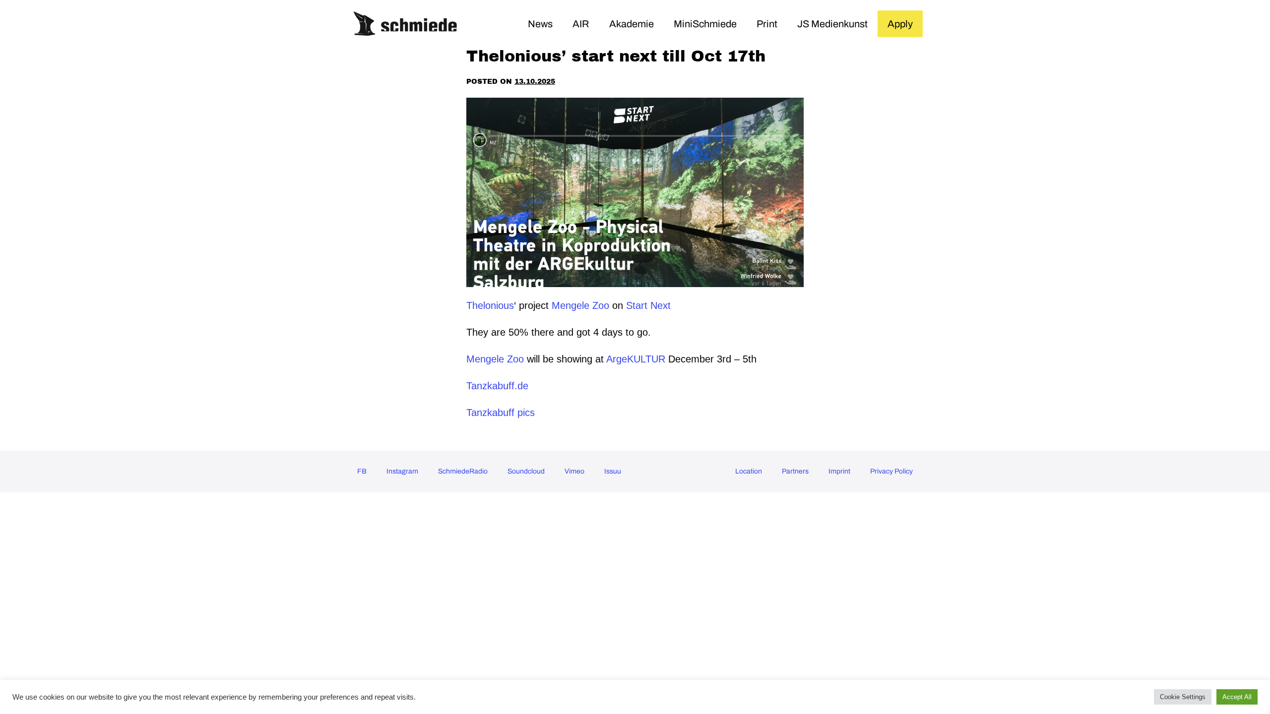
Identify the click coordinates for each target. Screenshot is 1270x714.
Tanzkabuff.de (497, 385)
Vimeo (574, 471)
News (540, 23)
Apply (900, 23)
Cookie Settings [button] (1183, 697)
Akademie (631, 23)
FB (362, 471)
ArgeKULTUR (635, 359)
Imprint (839, 471)
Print (767, 23)
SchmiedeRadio (463, 471)
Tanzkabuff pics (500, 412)
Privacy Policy (891, 471)
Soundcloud (526, 471)
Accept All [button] (1237, 697)
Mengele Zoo (580, 305)
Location (748, 471)
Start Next (650, 305)
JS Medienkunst (832, 23)
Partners (795, 471)
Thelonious (490, 305)
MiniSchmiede (705, 23)
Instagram (402, 471)
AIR (580, 23)
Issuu (612, 471)
